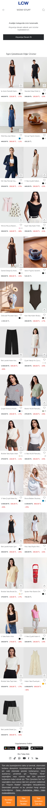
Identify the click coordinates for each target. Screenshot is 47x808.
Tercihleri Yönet (8, 801)
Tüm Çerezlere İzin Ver (38, 801)
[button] (20, 85)
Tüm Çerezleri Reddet (23, 801)
